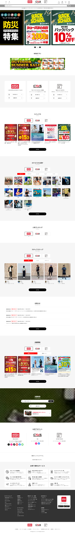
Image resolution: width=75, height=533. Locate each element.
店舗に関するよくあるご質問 (46, 502)
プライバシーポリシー (36, 529)
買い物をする (15, 94)
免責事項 (52, 529)
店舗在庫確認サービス (32, 506)
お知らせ (6, 509)
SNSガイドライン (57, 529)
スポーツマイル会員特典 (32, 497)
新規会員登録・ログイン (9, 497)
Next (40, 47)
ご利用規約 (16, 529)
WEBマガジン (7, 506)
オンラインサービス (31, 500)
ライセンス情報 (44, 512)
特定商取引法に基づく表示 (45, 529)
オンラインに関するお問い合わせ (47, 500)
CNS (5, 502)
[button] (5, 8)
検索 (68, 5)
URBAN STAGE (19, 511)
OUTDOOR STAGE (20, 512)
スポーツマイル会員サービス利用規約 (25, 529)
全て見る (37, 149)
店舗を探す (15, 97)
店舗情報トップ (20, 497)
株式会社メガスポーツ (45, 509)
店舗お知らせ (19, 500)
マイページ (7, 499)
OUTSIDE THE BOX (8, 503)
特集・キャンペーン (8, 505)
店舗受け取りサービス (32, 504)
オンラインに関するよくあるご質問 (47, 499)
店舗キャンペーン (20, 502)
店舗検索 (18, 499)
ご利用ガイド (43, 497)
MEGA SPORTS (7, 500)
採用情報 (42, 511)
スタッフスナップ (8, 508)
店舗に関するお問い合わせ (45, 503)
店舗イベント (19, 503)
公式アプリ (30, 507)
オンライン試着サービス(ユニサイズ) (32, 503)
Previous (35, 47)
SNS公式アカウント (31, 509)
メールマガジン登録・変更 (32, 499)
